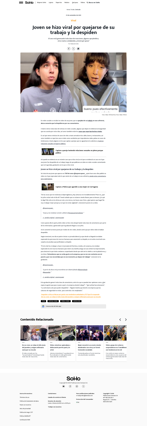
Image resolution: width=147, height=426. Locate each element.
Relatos (67, 2)
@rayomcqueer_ (48, 208)
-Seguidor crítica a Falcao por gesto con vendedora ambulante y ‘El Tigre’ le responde (70, 294)
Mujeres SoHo (41, 2)
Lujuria (51, 2)
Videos (83, 2)
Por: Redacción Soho (73, 44)
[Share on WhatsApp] (78, 48)
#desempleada (82, 269)
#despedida (46, 272)
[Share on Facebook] (68, 48)
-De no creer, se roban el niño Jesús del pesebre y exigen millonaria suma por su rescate (71, 297)
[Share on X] (73, 48)
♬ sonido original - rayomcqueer (53, 217)
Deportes (59, 2)
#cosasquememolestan (75, 213)
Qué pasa (75, 2)
